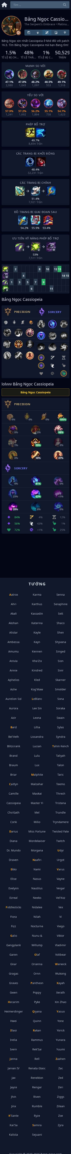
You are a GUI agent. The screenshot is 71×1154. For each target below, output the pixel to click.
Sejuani (37, 1134)
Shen (60, 632)
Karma (37, 594)
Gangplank (13, 945)
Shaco (60, 623)
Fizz (13, 926)
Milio (37, 822)
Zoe (60, 1115)
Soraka (60, 708)
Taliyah (60, 755)
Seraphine (60, 604)
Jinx (13, 1106)
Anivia (13, 661)
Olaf (37, 954)
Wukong (60, 973)
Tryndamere (61, 822)
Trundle (60, 812)
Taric (60, 774)
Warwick (60, 964)
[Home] (4, 4)
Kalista (13, 1134)
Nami (37, 869)
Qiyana (37, 1011)
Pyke (37, 1002)
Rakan (37, 1030)
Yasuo (61, 1011)
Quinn (37, 1021)
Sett (60, 613)
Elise (13, 879)
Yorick (60, 1030)
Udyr (60, 850)
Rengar (37, 1087)
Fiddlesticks (13, 907)
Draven (13, 860)
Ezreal (13, 898)
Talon (60, 765)
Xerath (60, 992)
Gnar (13, 964)
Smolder (60, 689)
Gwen (13, 992)
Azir (13, 718)
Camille (14, 793)
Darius (13, 831)
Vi (60, 917)
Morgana (37, 850)
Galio (13, 935)
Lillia (37, 727)
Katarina (37, 623)
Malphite (37, 774)
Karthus (37, 604)
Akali (13, 613)
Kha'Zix (37, 661)
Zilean (61, 1106)
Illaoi (13, 1030)
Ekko (14, 869)
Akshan (13, 623)
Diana (13, 841)
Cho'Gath (13, 812)
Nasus (37, 879)
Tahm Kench (60, 746)
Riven (37, 1097)
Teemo (60, 784)
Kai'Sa (14, 1125)
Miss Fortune (37, 831)
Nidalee (37, 907)
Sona (60, 699)
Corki (13, 822)
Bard (13, 727)
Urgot (60, 860)
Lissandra (37, 737)
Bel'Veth (13, 737)
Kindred (37, 670)
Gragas (13, 973)
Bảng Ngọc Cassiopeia (35, 392)
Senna (60, 594)
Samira (37, 1125)
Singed (60, 651)
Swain (60, 718)
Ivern (13, 1049)
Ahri (13, 604)
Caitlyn (13, 784)
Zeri (60, 1087)
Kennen (37, 651)
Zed (60, 1078)
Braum (13, 765)
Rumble (37, 1106)
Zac (60, 1068)
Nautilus (37, 888)
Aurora (13, 708)
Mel (37, 812)
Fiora (13, 917)
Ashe (13, 689)
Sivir (61, 670)
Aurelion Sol (13, 699)
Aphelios (13, 680)
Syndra (60, 737)
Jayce (13, 1087)
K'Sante (13, 1115)
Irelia (13, 1040)
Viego (60, 926)
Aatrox (13, 594)
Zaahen (60, 1059)
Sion (61, 661)
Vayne (60, 879)
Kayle (37, 632)
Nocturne (37, 926)
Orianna (37, 964)
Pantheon (37, 983)
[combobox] (39, 4)
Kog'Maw (37, 689)
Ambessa (13, 642)
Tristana (60, 803)
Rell (37, 1059)
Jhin (13, 1097)
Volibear (60, 954)
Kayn (37, 642)
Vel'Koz (60, 898)
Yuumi (60, 1049)
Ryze (37, 1115)
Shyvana (60, 642)
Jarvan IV (13, 1068)
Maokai (37, 793)
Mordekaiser (37, 841)
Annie (13, 670)
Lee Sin (37, 708)
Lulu (37, 755)
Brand (13, 755)
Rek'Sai (37, 1049)
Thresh (60, 793)
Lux (37, 765)
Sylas (60, 727)
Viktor (60, 935)
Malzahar (37, 784)
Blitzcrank (13, 746)
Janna (13, 1059)
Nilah (37, 917)
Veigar (60, 888)
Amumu (13, 651)
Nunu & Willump (37, 940)
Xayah (61, 983)
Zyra (61, 1125)
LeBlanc (37, 699)
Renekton (37, 1078)
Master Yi (37, 803)
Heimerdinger (13, 1011)
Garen (13, 954)
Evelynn (13, 888)
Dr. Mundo (14, 850)
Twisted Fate (60, 831)
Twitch (60, 841)
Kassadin (37, 613)
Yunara (60, 1040)
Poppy (37, 992)
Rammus (37, 1040)
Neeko (37, 898)
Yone (60, 1021)
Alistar (13, 632)
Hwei (13, 1021)
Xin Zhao (60, 1002)
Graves (13, 983)
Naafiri (37, 860)
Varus (60, 869)
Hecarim (13, 1002)
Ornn (37, 973)
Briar (13, 774)
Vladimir (60, 945)
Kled (37, 680)
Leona (37, 718)
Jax (13, 1078)
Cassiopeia (14, 803)
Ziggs (60, 1097)
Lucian (37, 746)
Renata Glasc (37, 1068)
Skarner (60, 680)
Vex (60, 907)
